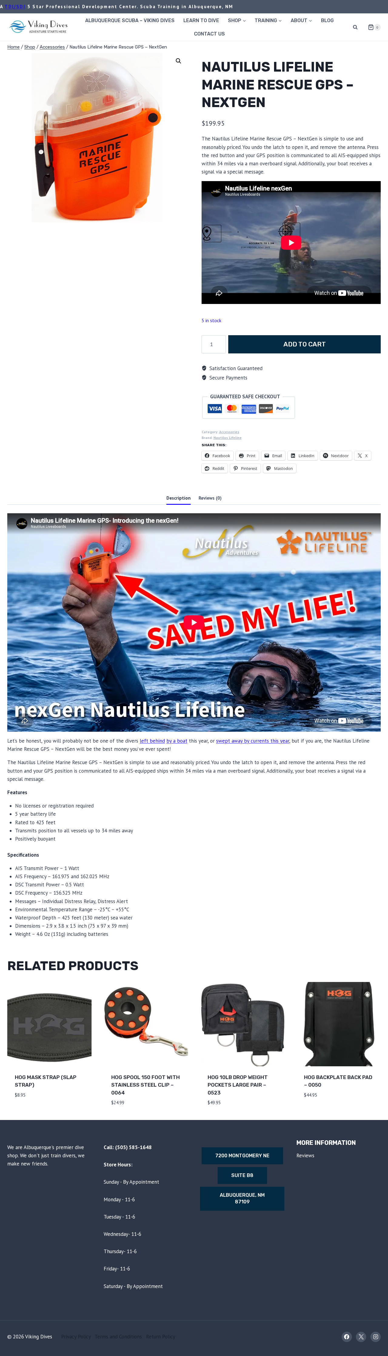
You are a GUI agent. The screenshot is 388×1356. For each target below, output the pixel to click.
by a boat (176, 740)
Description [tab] (178, 498)
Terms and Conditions (118, 1336)
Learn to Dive (201, 20)
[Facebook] (347, 1337)
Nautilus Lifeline (227, 437)
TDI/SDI (15, 6)
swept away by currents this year (252, 740)
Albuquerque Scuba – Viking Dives (130, 20)
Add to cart (304, 344)
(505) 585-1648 (133, 1147)
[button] (178, 61)
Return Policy (160, 1336)
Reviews (305, 1155)
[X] (361, 1337)
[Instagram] (375, 1337)
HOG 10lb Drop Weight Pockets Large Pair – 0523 (238, 1085)
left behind (152, 740)
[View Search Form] (355, 27)
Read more (317, 1112)
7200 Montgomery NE (242, 1156)
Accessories (229, 432)
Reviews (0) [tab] (210, 498)
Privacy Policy (76, 1336)
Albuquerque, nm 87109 (242, 1198)
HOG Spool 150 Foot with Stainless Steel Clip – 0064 (145, 1085)
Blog (327, 20)
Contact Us (209, 34)
